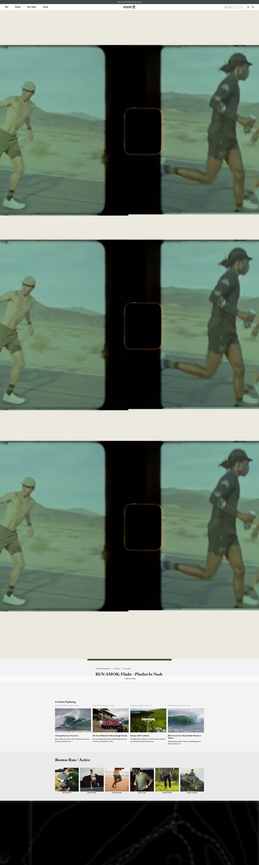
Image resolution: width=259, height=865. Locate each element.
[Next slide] (200, 722)
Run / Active (31, 7)
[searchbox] (234, 7)
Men (6, 7)
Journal (45, 7)
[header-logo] (129, 7)
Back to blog (130, 678)
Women (18, 7)
